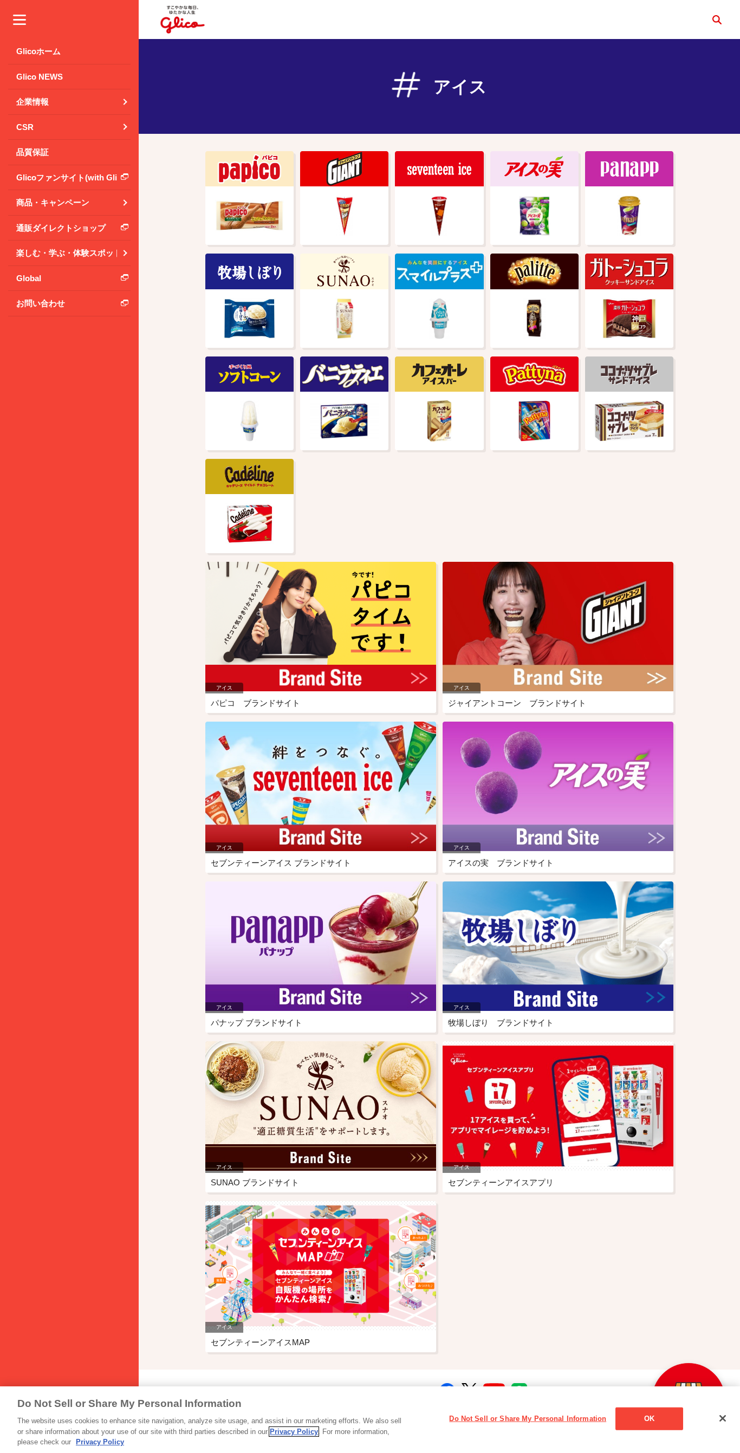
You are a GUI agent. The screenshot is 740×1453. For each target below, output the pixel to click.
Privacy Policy (294, 1432)
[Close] (723, 1418)
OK (649, 1419)
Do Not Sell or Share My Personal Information (527, 1419)
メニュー (19, 19)
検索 (716, 19)
